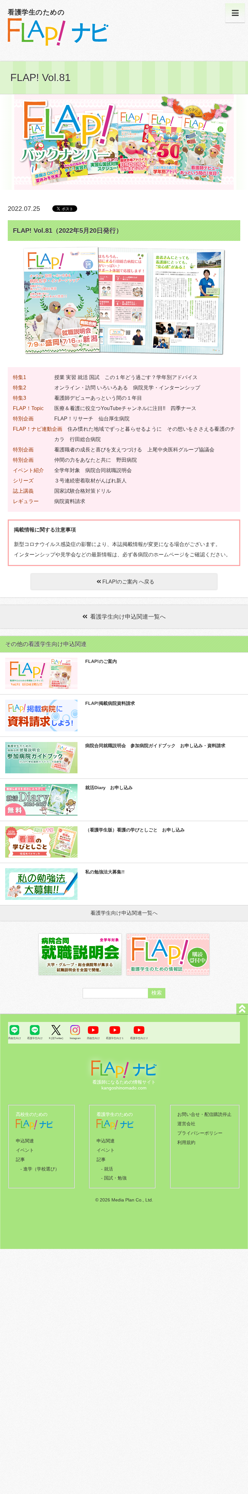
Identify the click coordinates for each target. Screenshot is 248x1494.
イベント (25, 1150)
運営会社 (186, 1123)
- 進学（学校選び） (39, 1168)
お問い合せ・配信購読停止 (204, 1114)
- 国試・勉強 (114, 1177)
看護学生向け (35, 1038)
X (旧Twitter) (56, 1038)
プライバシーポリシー (199, 1133)
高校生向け (14, 1038)
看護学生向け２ (139, 1038)
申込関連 (25, 1140)
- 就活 (107, 1168)
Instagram (75, 1038)
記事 (20, 1159)
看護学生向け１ (115, 1038)
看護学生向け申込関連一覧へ (128, 616)
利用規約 (186, 1142)
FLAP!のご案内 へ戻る (127, 581)
